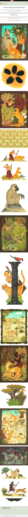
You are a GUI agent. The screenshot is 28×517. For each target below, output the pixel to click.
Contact (11, 18)
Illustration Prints (2, 16)
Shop (4, 17)
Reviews (12, 0)
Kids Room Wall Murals (9, 16)
